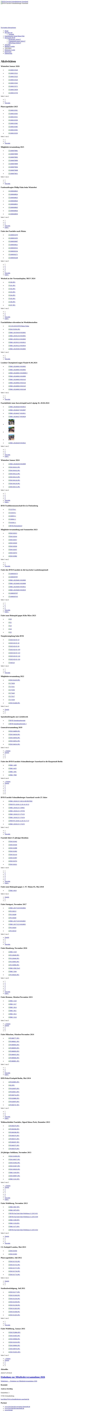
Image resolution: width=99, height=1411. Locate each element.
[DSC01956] (13, 1251)
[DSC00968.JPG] (14, 1339)
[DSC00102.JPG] (14, 470)
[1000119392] (13, 130)
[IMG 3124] (13, 1017)
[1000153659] (13, 89)
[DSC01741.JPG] (14, 1265)
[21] (10, 622)
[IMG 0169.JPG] (14, 1172)
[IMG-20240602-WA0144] (17, 383)
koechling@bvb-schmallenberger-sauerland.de (15, 1399)
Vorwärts (7, 103)
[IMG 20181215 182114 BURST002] (20, 801)
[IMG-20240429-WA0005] (11, 424)
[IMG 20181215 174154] (17, 817)
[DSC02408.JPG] (14, 703)
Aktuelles (7, 45)
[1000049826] (13, 201)
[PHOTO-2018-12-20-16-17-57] (19, 821)
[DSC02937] (13, 549)
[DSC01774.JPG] (14, 1274)
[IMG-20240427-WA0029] (17, 416)
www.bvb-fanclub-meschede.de (14, 1408)
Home (6, 31)
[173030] (12, 683)
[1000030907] (13, 241)
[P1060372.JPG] (14, 1139)
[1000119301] (13, 110)
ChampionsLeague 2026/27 (17, 41)
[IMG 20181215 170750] (17, 811)
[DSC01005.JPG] (14, 1336)
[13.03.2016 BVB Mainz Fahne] (19, 326)
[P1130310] (12, 931)
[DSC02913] (13, 533)
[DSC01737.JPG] (14, 1268)
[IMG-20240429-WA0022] (17, 443)
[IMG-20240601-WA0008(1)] (18, 373)
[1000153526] (13, 80)
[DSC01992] (13, 851)
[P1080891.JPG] (14, 1061)
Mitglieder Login (10, 50)
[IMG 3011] (12, 1011)
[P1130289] (12, 914)
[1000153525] (13, 76)
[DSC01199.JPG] (14, 1302)
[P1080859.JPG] (14, 1048)
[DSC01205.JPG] (14, 1315)
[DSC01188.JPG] (14, 1312)
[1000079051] (13, 173)
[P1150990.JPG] (14, 965)
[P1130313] (12, 911)
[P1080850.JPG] (14, 1051)
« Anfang (7, 751)
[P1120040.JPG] (14, 958)
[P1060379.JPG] (14, 1126)
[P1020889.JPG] (14, 1098)
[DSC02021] (13, 864)
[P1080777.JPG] (14, 1038)
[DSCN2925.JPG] (14, 1352)
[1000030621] (13, 245)
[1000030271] (13, 254)
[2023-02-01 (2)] (14, 640)
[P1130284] (12, 918)
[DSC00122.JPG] (14, 474)
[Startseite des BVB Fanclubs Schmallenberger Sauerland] (14, 1)
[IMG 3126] (13, 1001)
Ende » (7, 227)
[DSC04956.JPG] (14, 738)
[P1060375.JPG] (14, 1145)
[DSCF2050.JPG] (14, 329)
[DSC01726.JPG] (14, 1271)
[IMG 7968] (13, 775)
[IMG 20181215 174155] (17, 824)
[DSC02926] (13, 546)
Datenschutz (8, 53)
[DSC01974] (13, 861)
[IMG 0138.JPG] (14, 1223)
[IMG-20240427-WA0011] (17, 413)
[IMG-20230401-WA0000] (17, 580)
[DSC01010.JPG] (14, 1342)
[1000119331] (13, 117)
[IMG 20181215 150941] (17, 808)
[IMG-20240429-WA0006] (11, 432)
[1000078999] (13, 164)
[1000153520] (13, 70)
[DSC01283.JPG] (14, 1308)
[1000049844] (13, 211)
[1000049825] (13, 197)
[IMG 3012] (13, 1014)
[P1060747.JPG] (14, 1105)
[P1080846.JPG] (14, 1058)
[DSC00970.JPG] (14, 1349)
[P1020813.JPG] (14, 1092)
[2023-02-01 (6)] (14, 646)
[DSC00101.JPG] (14, 467)
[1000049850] (13, 214)
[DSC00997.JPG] (14, 1176)
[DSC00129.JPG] (14, 483)
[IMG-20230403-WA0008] (17, 583)
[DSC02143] (13, 854)
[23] (10, 626)
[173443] (12, 693)
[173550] (12, 700)
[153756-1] (12, 509)
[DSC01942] (13, 841)
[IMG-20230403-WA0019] (17, 590)
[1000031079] (13, 235)
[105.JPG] (12, 298)
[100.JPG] (12, 282)
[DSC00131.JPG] (14, 487)
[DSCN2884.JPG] (14, 1332)
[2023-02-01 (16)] (14, 659)
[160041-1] (12, 519)
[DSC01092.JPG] (14, 1163)
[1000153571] (13, 86)
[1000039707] (13, 593)
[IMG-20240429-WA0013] (11, 439)
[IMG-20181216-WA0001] (17, 336)
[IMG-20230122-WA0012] (17, 342)
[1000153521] (13, 73)
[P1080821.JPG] (14, 1041)
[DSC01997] (13, 858)
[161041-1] (12, 522)
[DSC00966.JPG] (14, 1345)
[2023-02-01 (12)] (14, 653)
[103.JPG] (12, 292)
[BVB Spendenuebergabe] (17, 720)
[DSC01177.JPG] (14, 1292)
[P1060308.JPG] (14, 1132)
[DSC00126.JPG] (14, 480)
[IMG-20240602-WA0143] (17, 379)
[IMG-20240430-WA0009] (17, 464)
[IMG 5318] (13, 952)
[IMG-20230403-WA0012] (17, 587)
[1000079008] (13, 170)
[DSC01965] (13, 1254)
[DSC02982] (13, 556)
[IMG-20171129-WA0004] (17, 908)
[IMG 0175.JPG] (14, 1226)
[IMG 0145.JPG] (14, 1179)
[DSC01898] (13, 848)
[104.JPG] (12, 295)
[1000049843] (13, 207)
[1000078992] (13, 157)
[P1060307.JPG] (14, 1142)
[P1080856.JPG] (14, 1045)
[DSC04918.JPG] (14, 734)
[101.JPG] (12, 285)
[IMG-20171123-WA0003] (17, 924)
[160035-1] (12, 516)
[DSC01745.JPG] (14, 1261)
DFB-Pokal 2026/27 (15, 43)
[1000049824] (13, 194)
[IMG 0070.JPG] (14, 1210)
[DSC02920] (13, 543)
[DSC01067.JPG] (14, 1166)
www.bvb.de (9, 1410)
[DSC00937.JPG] (14, 1159)
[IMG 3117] (12, 1004)
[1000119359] (13, 133)
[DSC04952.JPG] (14, 741)
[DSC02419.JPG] (14, 680)
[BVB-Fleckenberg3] (15, 526)
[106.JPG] (12, 302)
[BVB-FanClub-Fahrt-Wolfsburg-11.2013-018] (23, 1217)
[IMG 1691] (13, 772)
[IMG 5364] (13, 971)
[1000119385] (13, 127)
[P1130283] (12, 927)
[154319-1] (12, 513)
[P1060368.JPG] (14, 1129)
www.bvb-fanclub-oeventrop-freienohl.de (17, 1406)
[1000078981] (13, 150)
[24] (10, 629)
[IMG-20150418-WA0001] (17, 332)
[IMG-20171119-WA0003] (17, 921)
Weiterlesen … (19, 1381)
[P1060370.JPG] (14, 1149)
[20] (10, 619)
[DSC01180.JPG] (14, 1295)
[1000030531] (13, 248)
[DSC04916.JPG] (14, 744)
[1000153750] (13, 93)
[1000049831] (13, 204)
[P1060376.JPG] (14, 1135)
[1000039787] (13, 577)
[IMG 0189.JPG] (14, 1220)
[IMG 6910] (13, 890)
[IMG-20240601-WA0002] (17, 366)
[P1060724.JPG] (14, 1095)
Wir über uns (8, 32)
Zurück (7, 709)
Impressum (8, 51)
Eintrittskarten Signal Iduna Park (14, 36)
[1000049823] (13, 191)
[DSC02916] (13, 536)
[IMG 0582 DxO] (14, 968)
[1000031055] (13, 238)
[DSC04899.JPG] (14, 731)
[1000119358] (13, 120)
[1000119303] (13, 113)
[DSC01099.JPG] (14, 1156)
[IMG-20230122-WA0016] (17, 345)
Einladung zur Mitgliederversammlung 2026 (23, 1377)
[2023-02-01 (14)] (14, 656)
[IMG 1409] (13, 765)
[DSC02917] (13, 540)
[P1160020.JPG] (14, 975)
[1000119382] (13, 123)
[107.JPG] (12, 305)
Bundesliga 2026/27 (15, 39)
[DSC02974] (13, 553)
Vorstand (11, 34)
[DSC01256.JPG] (14, 1298)
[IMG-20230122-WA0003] (17, 339)
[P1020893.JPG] (14, 1082)
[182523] (12, 662)
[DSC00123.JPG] (14, 477)
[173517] (12, 696)
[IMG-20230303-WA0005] (17, 349)
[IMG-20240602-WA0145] (17, 386)
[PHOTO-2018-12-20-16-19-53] (19, 804)
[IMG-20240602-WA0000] (17, 376)
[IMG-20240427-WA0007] (17, 410)
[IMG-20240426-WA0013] (17, 407)
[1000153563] (13, 83)
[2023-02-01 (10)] (14, 649)
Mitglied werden (10, 46)
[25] (10, 632)
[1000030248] (13, 258)
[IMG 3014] (13, 1007)
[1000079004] (13, 167)
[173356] (12, 690)
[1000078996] (13, 160)
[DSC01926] (13, 845)
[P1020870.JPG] (14, 1101)
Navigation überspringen (8, 27)
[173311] (12, 686)
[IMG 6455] (13, 768)
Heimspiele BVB (10, 38)
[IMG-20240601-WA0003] (17, 370)
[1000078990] (13, 154)
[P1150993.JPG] (14, 962)
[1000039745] (13, 596)
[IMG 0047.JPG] (14, 1207)
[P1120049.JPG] (14, 955)
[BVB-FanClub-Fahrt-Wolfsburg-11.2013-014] (23, 1230)
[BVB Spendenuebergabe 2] (17, 724)
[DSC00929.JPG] (14, 1169)
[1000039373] (13, 573)
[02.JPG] (12, 1085)
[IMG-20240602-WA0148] (17, 389)
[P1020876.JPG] (14, 1088)
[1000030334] (13, 251)
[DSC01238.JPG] (14, 1305)
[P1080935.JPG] (14, 1054)
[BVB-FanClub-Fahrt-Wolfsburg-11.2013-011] (23, 1213)
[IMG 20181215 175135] (17, 814)
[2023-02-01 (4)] (14, 643)
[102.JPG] (12, 289)
